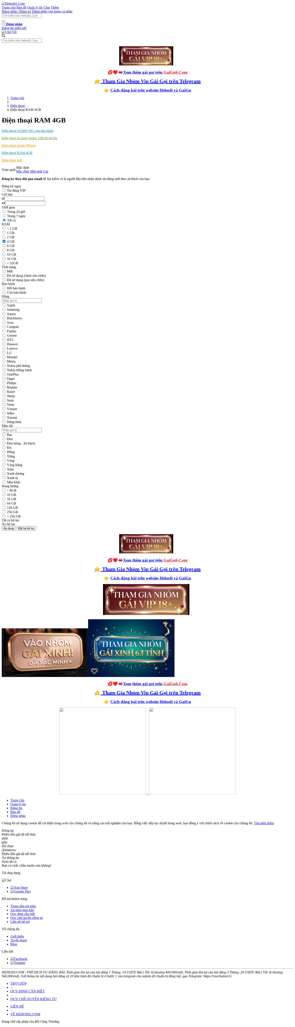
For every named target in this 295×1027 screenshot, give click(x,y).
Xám (10, 469)
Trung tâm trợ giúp (23, 906)
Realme (12, 387)
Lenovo (12, 348)
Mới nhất (36, 171)
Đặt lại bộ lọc (26, 528)
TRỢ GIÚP (18, 983)
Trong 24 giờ (16, 211)
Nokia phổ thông (18, 366)
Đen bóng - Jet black (21, 443)
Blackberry (14, 318)
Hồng (11, 452)
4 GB (10, 241)
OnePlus (13, 374)
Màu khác (14, 482)
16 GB (11, 254)
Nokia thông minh (19, 370)
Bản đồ (21, 7)
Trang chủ (9, 7)
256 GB (12, 512)
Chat (46, 7)
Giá (45, 171)
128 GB (12, 508)
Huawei (12, 344)
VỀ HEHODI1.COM (25, 1014)
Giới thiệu (17, 936)
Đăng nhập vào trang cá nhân (52, 11)
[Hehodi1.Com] (13, 3)
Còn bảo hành (16, 292)
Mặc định (22, 171)
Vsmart (12, 409)
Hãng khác (14, 422)
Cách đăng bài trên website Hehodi (141, 90)
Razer (11, 391)
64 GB (11, 503)
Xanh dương (15, 473)
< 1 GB (12, 228)
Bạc (9, 434)
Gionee (12, 335)
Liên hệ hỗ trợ (20, 922)
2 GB (10, 237)
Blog (13, 944)
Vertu (10, 404)
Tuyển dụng (18, 940)
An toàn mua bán (22, 910)
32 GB (11, 259)
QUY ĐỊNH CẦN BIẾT (27, 991)
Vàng (10, 460)
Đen (10, 439)
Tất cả (11, 220)
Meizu (11, 361)
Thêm (55, 7)
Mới (10, 271)
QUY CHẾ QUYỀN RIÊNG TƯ (33, 999)
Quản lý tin (35, 7)
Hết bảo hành (16, 288)
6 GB (10, 246)
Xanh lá (12, 478)
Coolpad (13, 327)
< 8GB (11, 490)
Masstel (12, 357)
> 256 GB (14, 516)
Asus (10, 322)
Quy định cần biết (22, 914)
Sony (10, 400)
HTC (10, 340)
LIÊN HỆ (17, 1006)
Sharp (11, 396)
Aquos (11, 314)
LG (9, 353)
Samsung (13, 309)
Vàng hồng (14, 465)
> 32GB (12, 263)
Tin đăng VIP (16, 190)
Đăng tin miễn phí (14, 28)
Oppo (11, 379)
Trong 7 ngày (16, 216)
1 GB (10, 233)
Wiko (10, 413)
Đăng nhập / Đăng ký (16, 11)
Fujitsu (11, 331)
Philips (11, 383)
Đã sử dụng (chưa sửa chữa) (26, 275)
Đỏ (9, 447)
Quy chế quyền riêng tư (26, 918)
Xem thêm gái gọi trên (155, 72)
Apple (11, 305)
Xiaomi (12, 417)
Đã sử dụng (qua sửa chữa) (25, 280)
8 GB (10, 250)
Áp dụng (8, 528)
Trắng (11, 456)
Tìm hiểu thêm (264, 823)
